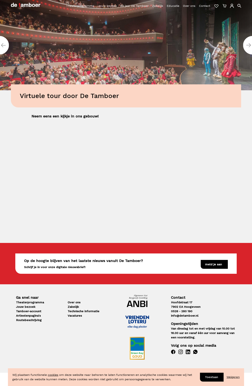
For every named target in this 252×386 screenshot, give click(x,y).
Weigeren (233, 377)
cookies (53, 375)
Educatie (173, 6)
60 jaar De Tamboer (134, 6)
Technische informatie (83, 311)
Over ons (189, 6)
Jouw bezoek (107, 6)
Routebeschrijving (29, 320)
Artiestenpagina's (28, 315)
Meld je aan (213, 264)
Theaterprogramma (80, 6)
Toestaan (211, 377)
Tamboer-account (28, 311)
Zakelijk (157, 6)
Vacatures (75, 315)
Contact (204, 6)
